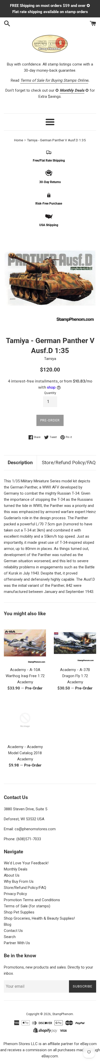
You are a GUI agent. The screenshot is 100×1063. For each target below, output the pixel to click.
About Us (11, 875)
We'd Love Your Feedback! (26, 863)
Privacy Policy (15, 893)
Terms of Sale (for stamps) (27, 906)
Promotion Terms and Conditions (32, 900)
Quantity (50, 393)
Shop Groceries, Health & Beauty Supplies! (39, 918)
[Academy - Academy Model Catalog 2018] (25, 720)
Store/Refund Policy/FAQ (69, 462)
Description (20, 462)
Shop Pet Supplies (19, 912)
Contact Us (13, 930)
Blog (7, 924)
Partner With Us (17, 943)
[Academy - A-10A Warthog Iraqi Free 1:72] (25, 643)
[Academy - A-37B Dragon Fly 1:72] (75, 643)
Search (10, 936)
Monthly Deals (15, 869)
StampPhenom (62, 1014)
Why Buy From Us (19, 881)
